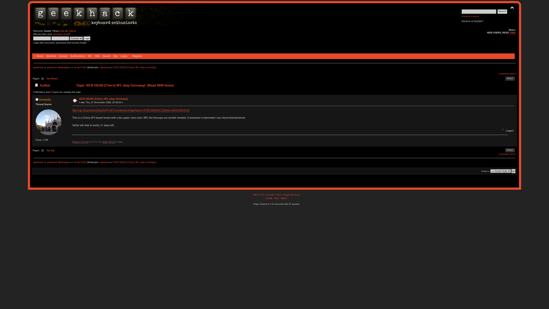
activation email (61, 34)
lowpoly (45, 99)
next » (513, 73)
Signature (105, 67)
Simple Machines (291, 195)
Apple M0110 (109, 142)
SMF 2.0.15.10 (260, 195)
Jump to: (485, 171)
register (72, 31)
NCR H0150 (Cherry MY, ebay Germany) (103, 98)
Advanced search (470, 16)
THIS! (513, 32)
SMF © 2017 (275, 195)
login (62, 31)
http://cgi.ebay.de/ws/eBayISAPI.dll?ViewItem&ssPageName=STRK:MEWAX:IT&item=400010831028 (131, 110)
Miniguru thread (80, 142)
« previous (503, 73)
